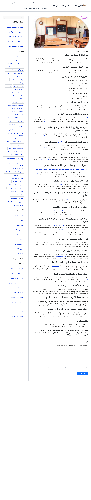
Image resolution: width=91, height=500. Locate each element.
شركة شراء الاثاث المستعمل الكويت (15, 134)
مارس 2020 (20, 249)
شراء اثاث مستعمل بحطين (54, 169)
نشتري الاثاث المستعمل (18, 181)
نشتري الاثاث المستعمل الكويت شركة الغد (67, 6)
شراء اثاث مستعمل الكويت (16, 92)
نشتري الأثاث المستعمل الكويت (15, 36)
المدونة (25, 8)
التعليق (86, 348)
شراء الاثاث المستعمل (56, 107)
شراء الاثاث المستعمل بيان (17, 111)
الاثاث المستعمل (64, 60)
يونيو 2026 (20, 225)
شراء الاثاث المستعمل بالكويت (15, 41)
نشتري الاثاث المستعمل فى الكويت (15, 188)
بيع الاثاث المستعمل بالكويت (17, 82)
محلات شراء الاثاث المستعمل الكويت (15, 159)
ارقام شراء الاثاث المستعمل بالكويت (14, 63)
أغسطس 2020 (19, 244)
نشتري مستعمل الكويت (17, 194)
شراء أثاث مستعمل (18, 86)
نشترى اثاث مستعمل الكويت (17, 168)
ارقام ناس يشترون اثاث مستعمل (14, 70)
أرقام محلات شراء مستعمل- (81, 169)
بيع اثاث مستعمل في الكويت (17, 80)
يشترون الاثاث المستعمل (17, 316)
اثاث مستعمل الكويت (17, 60)
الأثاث (59, 142)
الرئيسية (46, 2)
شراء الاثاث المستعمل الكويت (29, 2)
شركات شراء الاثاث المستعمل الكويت (14, 114)
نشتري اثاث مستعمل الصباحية (15, 287)
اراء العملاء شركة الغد (34, 8)
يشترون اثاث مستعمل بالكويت (14, 202)
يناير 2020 (20, 253)
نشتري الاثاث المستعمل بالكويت (15, 27)
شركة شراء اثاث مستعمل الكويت (16, 125)
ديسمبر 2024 (19, 230)
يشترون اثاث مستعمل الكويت (15, 32)
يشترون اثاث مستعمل (17, 198)
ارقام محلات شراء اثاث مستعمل (16, 66)
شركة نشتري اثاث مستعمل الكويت (15, 138)
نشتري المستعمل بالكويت (16, 191)
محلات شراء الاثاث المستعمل (16, 154)
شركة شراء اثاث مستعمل (16, 121)
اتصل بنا (7, 2)
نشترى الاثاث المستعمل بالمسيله (14, 172)
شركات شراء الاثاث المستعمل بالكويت (14, 117)
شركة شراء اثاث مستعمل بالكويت (15, 130)
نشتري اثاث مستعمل (18, 175)
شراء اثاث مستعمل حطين (41, 169)
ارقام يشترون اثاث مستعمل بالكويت (14, 73)
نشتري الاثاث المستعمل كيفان (15, 46)
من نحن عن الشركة (15, 2)
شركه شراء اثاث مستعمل (17, 145)
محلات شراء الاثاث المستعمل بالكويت (15, 164)
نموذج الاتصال (45, 8)
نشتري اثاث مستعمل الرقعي (17, 178)
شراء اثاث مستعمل (19, 89)
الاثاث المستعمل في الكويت (16, 76)
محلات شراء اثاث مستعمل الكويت (15, 151)
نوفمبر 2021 (20, 234)
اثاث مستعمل (20, 56)
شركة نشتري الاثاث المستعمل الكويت (14, 141)
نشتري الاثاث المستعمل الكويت (15, 184)
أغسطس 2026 (19, 215)
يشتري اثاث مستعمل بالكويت (15, 205)
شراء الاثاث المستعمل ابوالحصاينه (15, 105)
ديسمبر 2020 (19, 239)
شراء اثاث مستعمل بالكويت (17, 95)
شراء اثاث (8, 86)
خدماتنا (40, 2)
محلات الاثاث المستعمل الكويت (16, 148)
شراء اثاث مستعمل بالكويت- (67, 169)
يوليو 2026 (20, 220)
